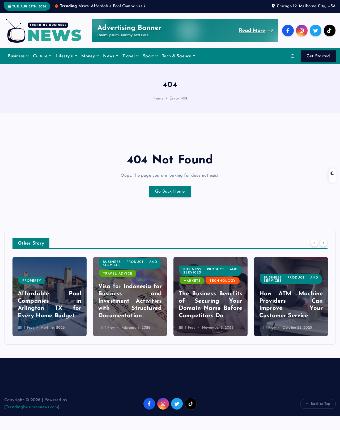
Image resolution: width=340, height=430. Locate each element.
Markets (192, 281)
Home (158, 99)
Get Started (318, 56)
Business (16, 56)
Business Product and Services (130, 263)
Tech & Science (176, 56)
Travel (128, 56)
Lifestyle (64, 56)
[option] (49, 296)
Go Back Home (170, 191)
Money (88, 56)
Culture (40, 56)
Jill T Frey (26, 328)
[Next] (324, 243)
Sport (148, 56)
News (108, 56)
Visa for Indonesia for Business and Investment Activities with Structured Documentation (130, 301)
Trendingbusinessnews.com (32, 407)
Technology (223, 281)
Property (31, 281)
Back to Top (320, 404)
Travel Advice (117, 273)
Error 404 (178, 99)
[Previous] (314, 243)
